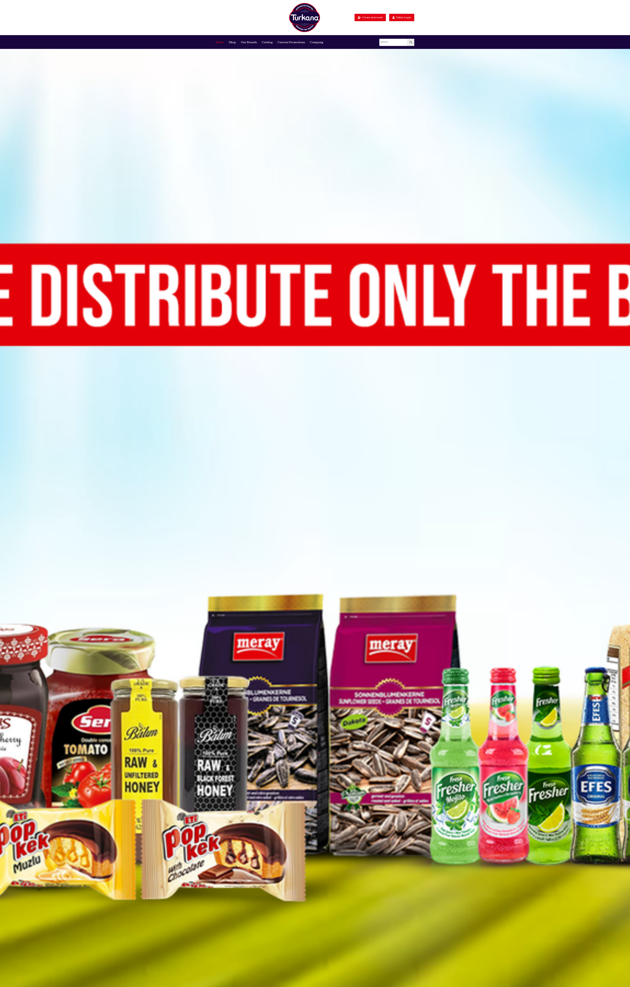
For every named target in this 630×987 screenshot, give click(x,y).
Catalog (267, 42)
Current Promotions (291, 42)
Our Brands (249, 42)
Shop (232, 42)
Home (220, 42)
